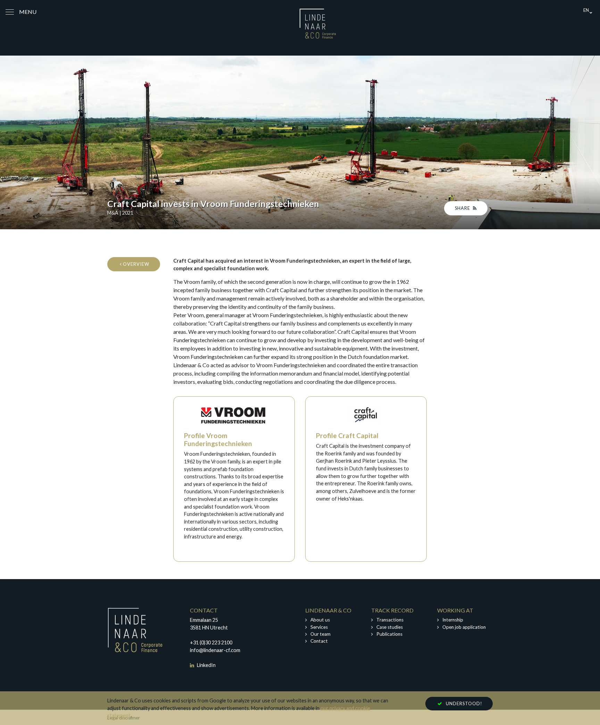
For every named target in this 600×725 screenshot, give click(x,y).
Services (319, 627)
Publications (389, 634)
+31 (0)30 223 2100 (211, 642)
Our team (320, 634)
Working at (455, 610)
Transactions (389, 620)
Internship (452, 620)
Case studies (389, 627)
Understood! (464, 703)
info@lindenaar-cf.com (215, 650)
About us (320, 620)
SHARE (463, 208)
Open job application (464, 627)
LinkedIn (206, 665)
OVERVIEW (135, 264)
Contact (319, 641)
